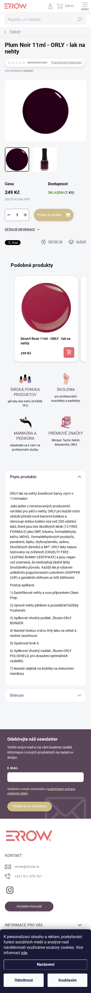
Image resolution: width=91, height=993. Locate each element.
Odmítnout (24, 980)
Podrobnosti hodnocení (66, 62)
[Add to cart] (69, 352)
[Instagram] (9, 889)
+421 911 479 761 (28, 876)
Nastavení (45, 964)
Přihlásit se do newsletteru (29, 806)
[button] (10, 319)
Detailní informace (20, 229)
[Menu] (85, 6)
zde (24, 952)
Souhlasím (67, 980)
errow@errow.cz (27, 867)
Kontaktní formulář (29, 906)
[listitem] (46, 319)
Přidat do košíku (49, 215)
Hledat (79, 19)
